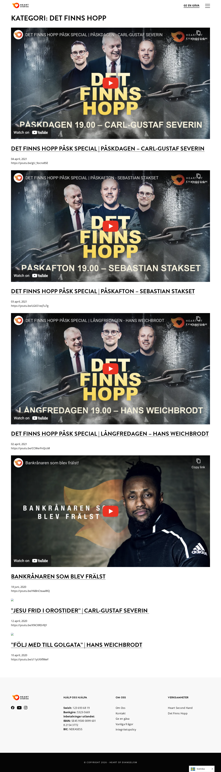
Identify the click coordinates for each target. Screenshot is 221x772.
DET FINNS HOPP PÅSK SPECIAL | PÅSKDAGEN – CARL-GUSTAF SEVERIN (107, 148)
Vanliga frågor (124, 724)
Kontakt (121, 713)
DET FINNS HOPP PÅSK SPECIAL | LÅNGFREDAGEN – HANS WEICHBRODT (110, 433)
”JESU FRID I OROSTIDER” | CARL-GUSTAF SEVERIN (80, 610)
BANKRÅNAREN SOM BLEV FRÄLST (58, 576)
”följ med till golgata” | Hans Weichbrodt (76, 645)
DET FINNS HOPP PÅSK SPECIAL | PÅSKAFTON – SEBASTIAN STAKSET (103, 291)
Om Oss (121, 707)
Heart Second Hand (180, 707)
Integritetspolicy (126, 729)
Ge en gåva (191, 5)
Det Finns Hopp (178, 713)
